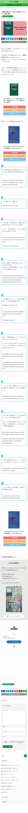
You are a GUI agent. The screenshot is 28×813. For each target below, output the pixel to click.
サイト (4, 736)
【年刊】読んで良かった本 (9, 771)
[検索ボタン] (26, 1)
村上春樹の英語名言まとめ (8, 16)
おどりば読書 (14, 1)
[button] (3, 39)
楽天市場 (15, 107)
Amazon (15, 110)
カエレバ (9, 104)
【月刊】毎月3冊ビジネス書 (10, 768)
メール (5, 731)
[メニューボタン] (1, 1)
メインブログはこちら (14, 641)
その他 (5, 792)
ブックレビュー (7, 774)
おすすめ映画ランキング (9, 789)
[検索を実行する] (25, 755)
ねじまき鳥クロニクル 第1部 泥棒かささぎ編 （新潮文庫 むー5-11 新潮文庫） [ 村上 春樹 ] (14, 100)
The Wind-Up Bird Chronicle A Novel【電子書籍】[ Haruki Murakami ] (13, 147)
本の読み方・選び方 (8, 783)
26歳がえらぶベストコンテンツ (11, 765)
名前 (4, 726)
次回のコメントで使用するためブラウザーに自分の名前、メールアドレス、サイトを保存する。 (14, 742)
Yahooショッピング (15, 113)
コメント (5, 710)
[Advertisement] (14, 665)
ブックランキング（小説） (10, 777)
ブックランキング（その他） (10, 780)
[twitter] (14, 646)
